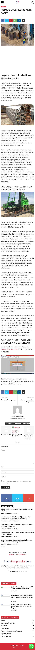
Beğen (6, 494)
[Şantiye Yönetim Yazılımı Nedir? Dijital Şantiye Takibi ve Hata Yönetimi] (5, 589)
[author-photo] (17, 410)
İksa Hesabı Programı (8, 400)
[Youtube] (26, 575)
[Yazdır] (23, 20)
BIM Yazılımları (5, 625)
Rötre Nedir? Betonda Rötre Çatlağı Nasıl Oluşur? (17, 436)
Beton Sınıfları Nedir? (6, 434)
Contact (22, 645)
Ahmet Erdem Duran (9, 16)
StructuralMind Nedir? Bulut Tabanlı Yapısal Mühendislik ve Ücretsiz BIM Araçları (21, 606)
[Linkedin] (19, 20)
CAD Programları (6, 636)
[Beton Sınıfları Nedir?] (6, 430)
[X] (7, 20)
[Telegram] (19, 575)
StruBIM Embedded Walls (9, 349)
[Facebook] (2, 20)
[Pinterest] (11, 20)
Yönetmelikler (5, 628)
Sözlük (3, 6)
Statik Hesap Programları (8, 623)
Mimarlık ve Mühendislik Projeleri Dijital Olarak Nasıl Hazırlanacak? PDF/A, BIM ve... (22, 597)
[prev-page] (16, 442)
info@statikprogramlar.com (19, 571)
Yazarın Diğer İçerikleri (22, 423)
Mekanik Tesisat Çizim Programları (26, 401)
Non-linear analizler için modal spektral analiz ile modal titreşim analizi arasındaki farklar (28, 437)
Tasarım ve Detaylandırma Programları (12, 631)
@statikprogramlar (17, 554)
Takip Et (17, 494)
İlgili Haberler (10, 423)
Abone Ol (28, 494)
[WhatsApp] (15, 20)
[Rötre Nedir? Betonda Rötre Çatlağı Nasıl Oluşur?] (17, 430)
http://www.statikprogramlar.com (17, 418)
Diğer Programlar (6, 633)
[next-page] (18, 442)
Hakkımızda (14, 645)
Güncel (3, 620)
